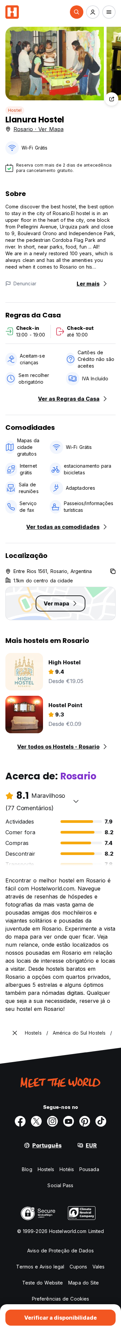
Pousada (89, 1169)
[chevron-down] (76, 801)
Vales (98, 1266)
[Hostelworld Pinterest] (84, 1121)
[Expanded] (15, 1033)
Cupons (78, 1266)
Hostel (15, 110)
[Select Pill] (76, 12)
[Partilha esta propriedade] (111, 99)
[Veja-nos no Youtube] (68, 1121)
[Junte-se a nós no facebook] (20, 1121)
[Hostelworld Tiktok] (100, 1121)
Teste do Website (42, 1283)
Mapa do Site (83, 1283)
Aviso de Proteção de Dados (60, 1250)
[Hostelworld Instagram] (52, 1121)
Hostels (46, 1169)
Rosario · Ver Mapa (38, 129)
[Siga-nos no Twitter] (36, 1121)
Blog (27, 1169)
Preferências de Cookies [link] (60, 1299)
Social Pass (60, 1185)
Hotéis (66, 1169)
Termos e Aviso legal (40, 1266)
